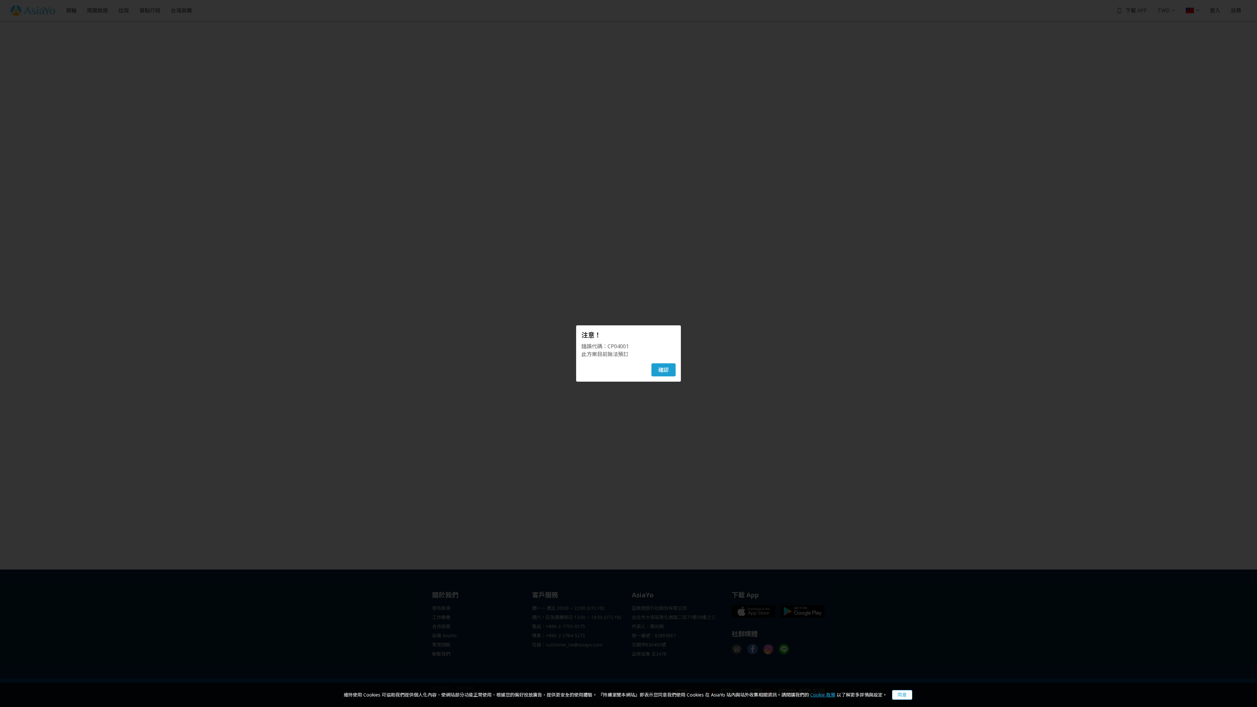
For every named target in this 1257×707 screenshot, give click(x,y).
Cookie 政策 (822, 695)
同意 (902, 695)
